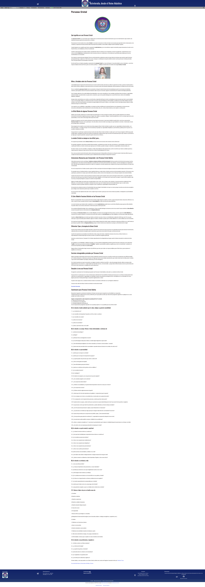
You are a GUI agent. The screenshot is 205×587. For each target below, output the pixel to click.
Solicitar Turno (120, 560)
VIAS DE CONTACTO (87, 573)
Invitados (48, 7)
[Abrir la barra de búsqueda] (203, 8)
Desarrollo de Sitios (99, 585)
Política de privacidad (104, 582)
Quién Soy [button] (7, 7)
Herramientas (41, 7)
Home (2, 7)
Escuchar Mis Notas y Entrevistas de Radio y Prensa (82, 563)
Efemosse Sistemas (106, 585)
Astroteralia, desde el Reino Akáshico (106, 3)
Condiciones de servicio (115, 582)
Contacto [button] (21, 7)
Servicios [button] (14, 7)
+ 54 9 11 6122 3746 (57, 7)
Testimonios (34, 7)
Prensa (28, 7)
